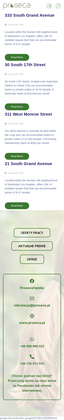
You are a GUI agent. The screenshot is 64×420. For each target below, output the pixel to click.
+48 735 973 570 (32, 363)
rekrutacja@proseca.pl (32, 305)
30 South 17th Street (25, 64)
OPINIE (32, 259)
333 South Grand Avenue (29, 15)
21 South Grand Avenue (28, 163)
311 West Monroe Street (28, 114)
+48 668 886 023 (32, 346)
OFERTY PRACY (32, 233)
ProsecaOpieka (32, 288)
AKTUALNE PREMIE (32, 246)
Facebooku (25, 386)
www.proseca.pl (32, 323)
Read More (17, 57)
